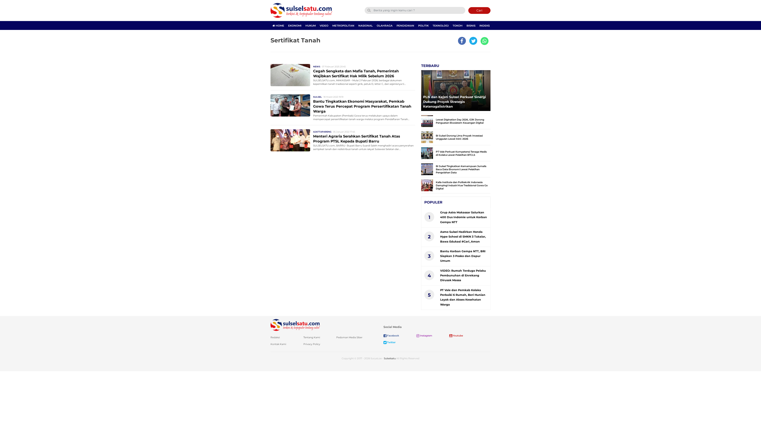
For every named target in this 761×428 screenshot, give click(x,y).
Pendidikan (405, 25)
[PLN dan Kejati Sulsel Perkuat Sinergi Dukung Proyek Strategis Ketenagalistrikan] (455, 89)
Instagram (425, 335)
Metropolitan (343, 25)
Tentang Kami (311, 337)
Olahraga (385, 25)
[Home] (301, 10)
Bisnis (471, 25)
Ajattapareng (322, 131)
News (316, 66)
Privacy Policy (311, 344)
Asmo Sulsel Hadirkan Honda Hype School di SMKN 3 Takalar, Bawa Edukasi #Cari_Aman (463, 236)
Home (279, 25)
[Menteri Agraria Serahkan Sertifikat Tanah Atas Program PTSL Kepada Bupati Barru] (290, 140)
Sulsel (317, 97)
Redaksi (275, 337)
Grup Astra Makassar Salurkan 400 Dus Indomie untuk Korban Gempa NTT (463, 217)
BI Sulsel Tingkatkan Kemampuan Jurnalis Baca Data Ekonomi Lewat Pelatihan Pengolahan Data (461, 169)
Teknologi (441, 25)
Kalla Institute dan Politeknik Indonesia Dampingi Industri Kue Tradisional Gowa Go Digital (462, 185)
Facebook (392, 335)
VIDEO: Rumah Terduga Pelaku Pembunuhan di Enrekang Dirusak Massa (463, 275)
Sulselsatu (390, 358)
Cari (479, 10)
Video (324, 25)
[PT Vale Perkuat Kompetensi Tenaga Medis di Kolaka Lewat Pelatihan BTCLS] (427, 153)
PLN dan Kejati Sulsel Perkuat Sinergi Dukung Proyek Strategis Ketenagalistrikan (454, 101)
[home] (295, 325)
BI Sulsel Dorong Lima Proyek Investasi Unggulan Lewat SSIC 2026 (459, 137)
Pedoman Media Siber (349, 337)
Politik (423, 25)
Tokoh (458, 25)
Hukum (310, 25)
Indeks (484, 25)
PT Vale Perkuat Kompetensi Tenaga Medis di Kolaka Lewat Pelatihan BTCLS (461, 153)
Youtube (457, 335)
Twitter (391, 342)
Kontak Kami (278, 344)
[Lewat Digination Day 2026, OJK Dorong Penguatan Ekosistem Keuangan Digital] (427, 121)
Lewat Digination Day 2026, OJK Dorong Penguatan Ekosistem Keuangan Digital (460, 121)
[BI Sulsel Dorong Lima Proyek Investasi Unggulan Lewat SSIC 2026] (427, 137)
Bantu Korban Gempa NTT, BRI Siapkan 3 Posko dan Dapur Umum (463, 256)
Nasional (365, 25)
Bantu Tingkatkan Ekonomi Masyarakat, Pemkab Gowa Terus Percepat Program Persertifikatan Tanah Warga (362, 106)
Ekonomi (294, 25)
